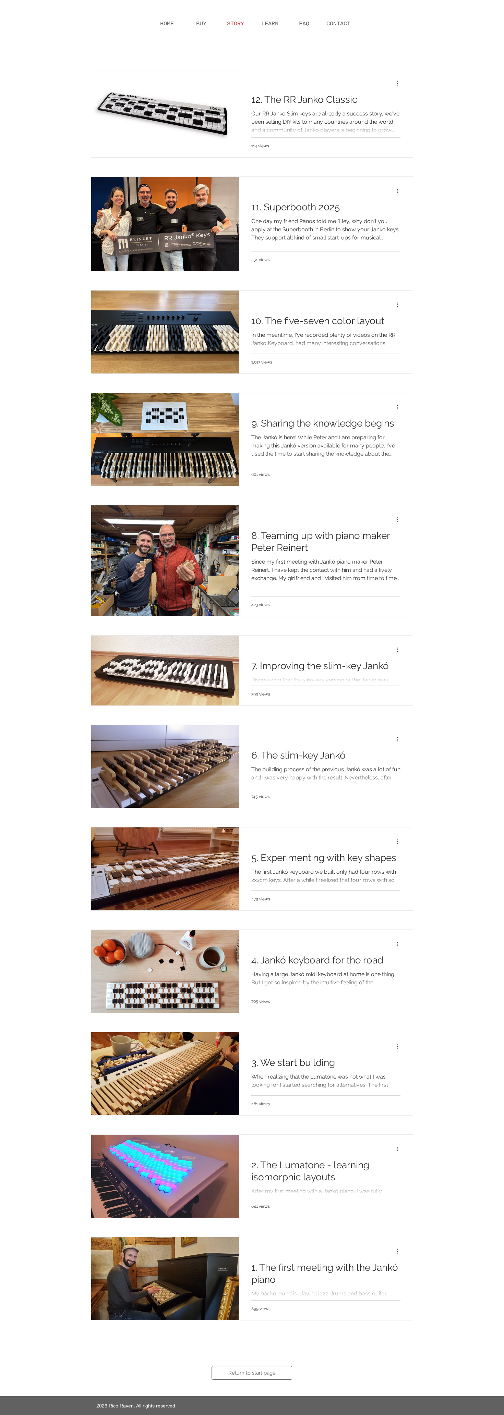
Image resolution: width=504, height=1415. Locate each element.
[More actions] (399, 83)
